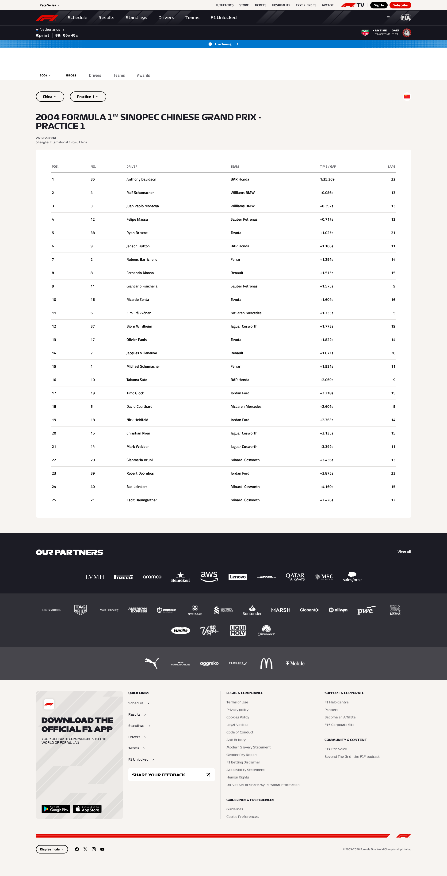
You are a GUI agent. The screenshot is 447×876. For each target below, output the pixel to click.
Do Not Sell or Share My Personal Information (263, 785)
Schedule (77, 17)
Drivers (166, 17)
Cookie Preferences (242, 817)
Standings (136, 17)
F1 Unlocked (224, 17)
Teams (192, 17)
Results (107, 17)
